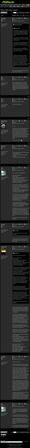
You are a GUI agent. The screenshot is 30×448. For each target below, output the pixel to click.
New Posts (25, 4)
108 (27, 12)
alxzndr (3, 224)
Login (28, 6)
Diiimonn (3, 146)
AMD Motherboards (17, 4)
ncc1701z (3, 356)
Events (20, 6)
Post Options (15, 18)
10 (23, 12)
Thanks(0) (22, 18)
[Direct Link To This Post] (12, 20)
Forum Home (4, 4)
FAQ (12, 6)
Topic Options (26, 15)
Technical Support (10, 4)
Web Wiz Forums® (16, 444)
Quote (27, 18)
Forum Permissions (26, 441)
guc (2, 167)
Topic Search (20, 15)
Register (24, 6)
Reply (14, 19)
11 (25, 12)
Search (16, 6)
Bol (2, 77)
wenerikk (3, 18)
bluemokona (4, 121)
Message (14, 15)
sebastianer (4, 246)
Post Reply (3, 12)
